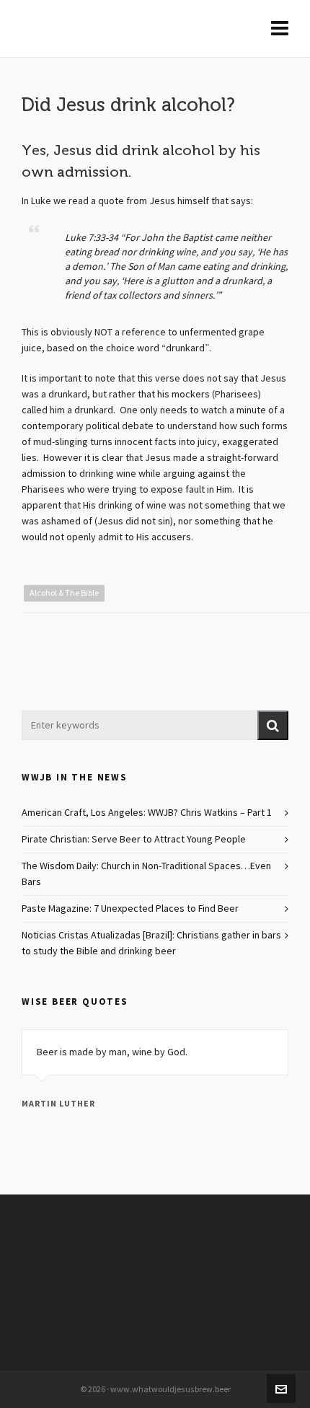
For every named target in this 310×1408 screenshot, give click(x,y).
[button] (272, 725)
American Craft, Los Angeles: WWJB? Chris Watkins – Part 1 (147, 813)
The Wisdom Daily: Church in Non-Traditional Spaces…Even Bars (146, 874)
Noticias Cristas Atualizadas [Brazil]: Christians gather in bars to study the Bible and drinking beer (151, 943)
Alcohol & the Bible (64, 593)
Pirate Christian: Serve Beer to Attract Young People (134, 839)
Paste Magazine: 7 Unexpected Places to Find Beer (130, 909)
